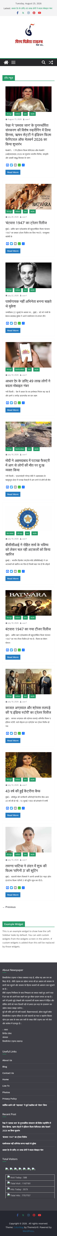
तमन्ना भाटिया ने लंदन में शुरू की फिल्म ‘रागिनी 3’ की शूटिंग (26, 868)
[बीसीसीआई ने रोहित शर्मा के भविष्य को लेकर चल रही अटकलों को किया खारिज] (28, 519)
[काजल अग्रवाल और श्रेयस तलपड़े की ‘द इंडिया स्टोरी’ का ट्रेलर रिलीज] (28, 681)
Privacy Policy (9, 1098)
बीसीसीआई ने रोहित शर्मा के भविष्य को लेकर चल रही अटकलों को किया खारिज (27, 549)
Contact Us (8, 1073)
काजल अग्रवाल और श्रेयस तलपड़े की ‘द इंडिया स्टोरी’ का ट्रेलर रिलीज (28, 710)
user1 (27, 119)
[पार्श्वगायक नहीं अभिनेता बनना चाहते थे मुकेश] (28, 275)
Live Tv (5, 1085)
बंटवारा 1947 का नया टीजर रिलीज (28, 628)
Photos (6, 1092)
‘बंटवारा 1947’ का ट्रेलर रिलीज (26, 222)
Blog (4, 1066)
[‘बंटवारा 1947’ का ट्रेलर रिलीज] (28, 197)
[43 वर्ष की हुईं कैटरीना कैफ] (28, 765)
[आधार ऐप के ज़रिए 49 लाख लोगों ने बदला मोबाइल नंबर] (28, 355)
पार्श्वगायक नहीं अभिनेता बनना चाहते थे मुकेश (28, 304)
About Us (7, 1060)
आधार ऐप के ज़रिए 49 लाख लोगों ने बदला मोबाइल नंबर (31, 8)
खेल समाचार (10, 533)
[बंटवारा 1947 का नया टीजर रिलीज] (28, 603)
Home (5, 1079)
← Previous (9, 907)
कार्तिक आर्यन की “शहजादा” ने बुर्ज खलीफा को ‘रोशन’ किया (24, 1105)
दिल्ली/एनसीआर (20, 369)
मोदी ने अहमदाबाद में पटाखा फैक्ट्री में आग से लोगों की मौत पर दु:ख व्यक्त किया (27, 465)
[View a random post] (51, 62)
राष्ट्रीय (33, 114)
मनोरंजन (18, 114)
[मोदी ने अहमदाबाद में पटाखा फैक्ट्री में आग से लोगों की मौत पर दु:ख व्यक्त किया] (28, 434)
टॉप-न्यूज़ (9, 114)
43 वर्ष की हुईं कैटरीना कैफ (22, 790)
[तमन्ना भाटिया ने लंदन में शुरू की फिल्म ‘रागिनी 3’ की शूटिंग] (28, 839)
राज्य (25, 114)
